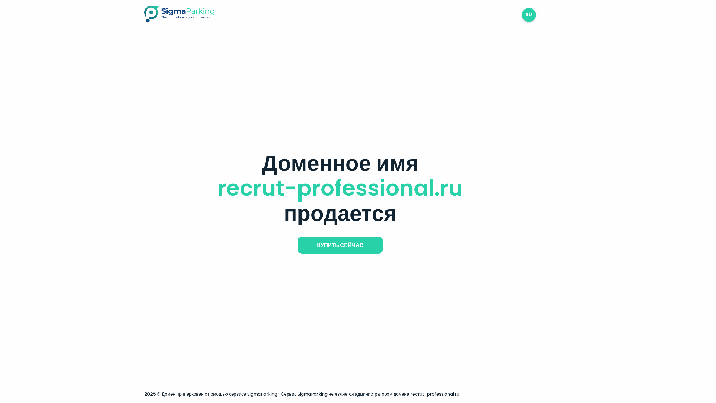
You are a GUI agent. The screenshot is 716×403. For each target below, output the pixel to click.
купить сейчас (340, 245)
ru (529, 14)
